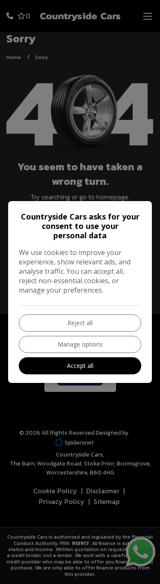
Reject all (80, 323)
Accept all (80, 366)
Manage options (80, 344)
